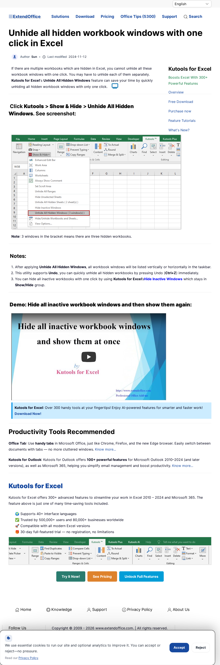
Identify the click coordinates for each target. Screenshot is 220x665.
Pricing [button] (107, 16)
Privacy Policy (139, 609)
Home (25, 609)
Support (169, 16)
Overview (176, 92)
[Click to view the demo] (112, 86)
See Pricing (102, 576)
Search (195, 16)
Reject (201, 647)
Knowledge (61, 609)
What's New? (178, 130)
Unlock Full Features (141, 576)
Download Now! (28, 413)
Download (85, 16)
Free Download (180, 101)
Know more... (105, 449)
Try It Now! (71, 576)
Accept (179, 647)
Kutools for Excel (36, 486)
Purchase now (179, 111)
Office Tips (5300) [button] (138, 16)
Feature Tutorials (182, 120)
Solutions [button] (60, 16)
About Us (181, 609)
